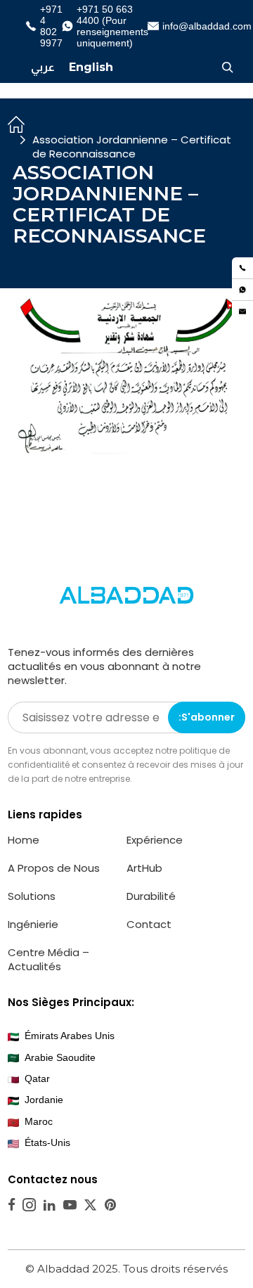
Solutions (32, 896)
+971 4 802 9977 (45, 26)
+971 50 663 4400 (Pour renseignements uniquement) (107, 26)
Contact (148, 924)
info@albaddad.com (201, 26)
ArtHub (144, 868)
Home (23, 839)
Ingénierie (33, 924)
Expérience (154, 839)
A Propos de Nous (54, 868)
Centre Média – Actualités (48, 959)
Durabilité (151, 896)
